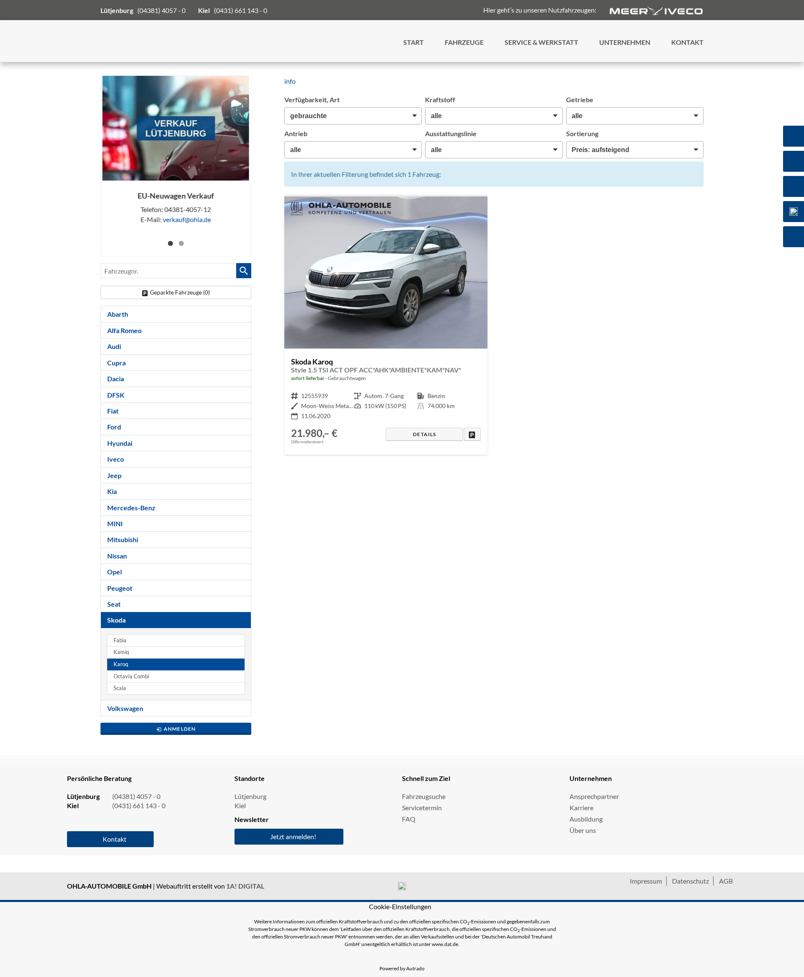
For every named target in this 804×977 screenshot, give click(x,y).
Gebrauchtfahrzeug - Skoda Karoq (385, 325)
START (413, 42)
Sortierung (582, 133)
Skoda (116, 620)
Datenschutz (690, 881)
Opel (114, 572)
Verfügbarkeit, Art (312, 99)
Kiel (240, 805)
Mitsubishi (122, 539)
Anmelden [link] (180, 729)
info (290, 81)
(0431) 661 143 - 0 (240, 10)
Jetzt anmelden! (293, 836)
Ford (114, 427)
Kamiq (121, 652)
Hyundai (119, 443)
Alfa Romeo (124, 330)
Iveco (115, 459)
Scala (119, 688)
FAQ (408, 819)
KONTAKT (687, 42)
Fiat (113, 411)
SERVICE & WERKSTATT (541, 42)
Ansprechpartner (594, 796)
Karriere (581, 808)
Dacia (115, 379)
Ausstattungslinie (451, 133)
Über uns (583, 830)
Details (424, 434)
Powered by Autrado (402, 968)
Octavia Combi (131, 676)
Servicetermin (422, 808)
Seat (114, 604)
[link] (472, 434)
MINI (115, 523)
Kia (112, 491)
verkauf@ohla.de (187, 219)
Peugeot (119, 588)
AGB (726, 881)
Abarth (117, 314)
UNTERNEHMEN (624, 42)
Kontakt (114, 839)
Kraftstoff (440, 99)
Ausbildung (586, 819)
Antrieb (295, 133)
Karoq (120, 664)
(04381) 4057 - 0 (161, 10)
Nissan (117, 556)
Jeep (114, 475)
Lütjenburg (250, 796)
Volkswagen (125, 708)
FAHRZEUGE (464, 42)
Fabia (119, 640)
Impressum (646, 881)
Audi (114, 346)
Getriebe (579, 99)
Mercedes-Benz (131, 508)
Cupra (116, 363)
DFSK (115, 395)
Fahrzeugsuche (424, 796)
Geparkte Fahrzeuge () (180, 292)
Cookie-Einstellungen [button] (400, 906)
